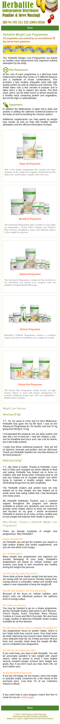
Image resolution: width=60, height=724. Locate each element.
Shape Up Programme (30, 164)
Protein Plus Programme (30, 384)
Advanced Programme (30, 274)
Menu (30, 28)
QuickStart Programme (30, 219)
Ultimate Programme (30, 329)
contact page (27, 697)
